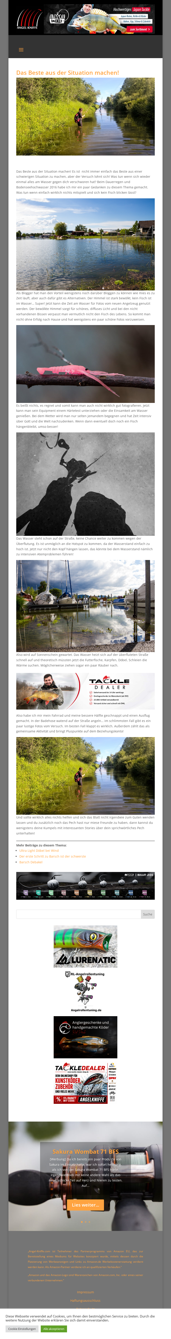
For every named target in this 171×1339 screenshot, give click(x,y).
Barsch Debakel (31, 862)
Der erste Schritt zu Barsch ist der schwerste (52, 856)
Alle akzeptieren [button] (53, 1329)
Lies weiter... (85, 1205)
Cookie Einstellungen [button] (22, 1329)
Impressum (85, 1292)
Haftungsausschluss (85, 1300)
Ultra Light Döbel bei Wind (39, 850)
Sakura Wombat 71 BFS (86, 1152)
